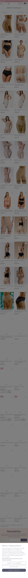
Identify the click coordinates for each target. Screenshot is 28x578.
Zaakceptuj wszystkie (14, 570)
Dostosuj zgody (14, 566)
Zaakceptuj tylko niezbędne (14, 563)
